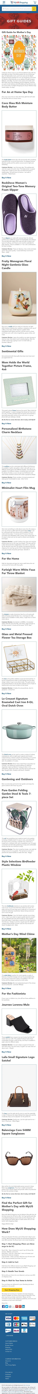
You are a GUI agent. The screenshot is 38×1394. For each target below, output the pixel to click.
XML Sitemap (27, 1385)
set (5, 838)
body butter (8, 159)
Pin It (16, 1306)
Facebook (3, 1306)
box (5, 679)
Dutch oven (7, 754)
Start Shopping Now (12, 1290)
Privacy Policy (19, 1391)
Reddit (10, 1306)
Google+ (20, 1306)
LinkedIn (23, 1306)
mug (29, 530)
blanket (6, 614)
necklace (6, 466)
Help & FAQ (8, 1349)
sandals (7, 1037)
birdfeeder (10, 906)
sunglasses (11, 1188)
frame (14, 410)
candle (10, 326)
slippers (7, 238)
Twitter (6, 1306)
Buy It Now (6, 178)
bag (5, 1113)
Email (13, 1306)
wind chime (7, 975)
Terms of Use (11, 1391)
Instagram (8, 1376)
